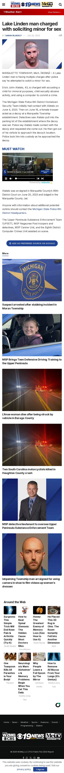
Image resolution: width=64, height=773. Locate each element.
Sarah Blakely (13, 35)
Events (55, 722)
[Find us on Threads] (27, 758)
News (14, 722)
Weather (24, 722)
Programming (27, 725)
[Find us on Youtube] (38, 758)
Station (39, 725)
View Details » (54, 12)
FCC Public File (35, 752)
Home (6, 722)
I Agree (40, 769)
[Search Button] (60, 4)
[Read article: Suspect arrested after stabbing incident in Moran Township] (32, 280)
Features (45, 722)
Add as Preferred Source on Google (33, 243)
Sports (35, 722)
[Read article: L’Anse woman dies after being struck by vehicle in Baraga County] (32, 390)
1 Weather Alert (12, 11)
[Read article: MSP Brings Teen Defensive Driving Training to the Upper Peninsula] (32, 335)
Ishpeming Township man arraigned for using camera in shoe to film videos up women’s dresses (31, 582)
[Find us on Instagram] (34, 758)
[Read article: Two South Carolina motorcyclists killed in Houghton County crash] (32, 445)
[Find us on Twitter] (30, 758)
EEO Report (49, 752)
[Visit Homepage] (32, 4)
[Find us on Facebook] (23, 758)
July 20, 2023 (33, 35)
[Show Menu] (3, 4)
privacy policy (24, 769)
